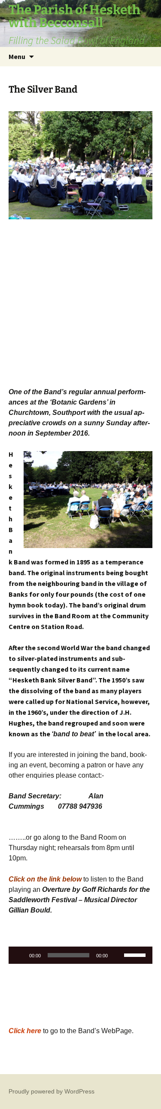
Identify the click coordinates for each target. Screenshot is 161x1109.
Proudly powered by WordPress (51, 1091)
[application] (80, 955)
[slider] (136, 954)
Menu (17, 56)
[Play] (19, 955)
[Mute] (117, 955)
